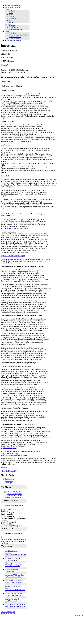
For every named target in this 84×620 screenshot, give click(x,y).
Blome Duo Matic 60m (12, 566)
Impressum (4, 613)
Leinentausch (13, 27)
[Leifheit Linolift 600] (12, 558)
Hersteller (8, 9)
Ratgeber (8, 24)
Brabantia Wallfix (10, 571)
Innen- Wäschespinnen (12, 7)
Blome (11, 13)
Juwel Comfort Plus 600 (13, 595)
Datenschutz (9, 481)
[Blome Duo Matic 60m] (13, 564)
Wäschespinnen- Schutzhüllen (18, 35)
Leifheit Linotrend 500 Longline (15, 555)
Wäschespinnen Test (15, 29)
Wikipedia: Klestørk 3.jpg (9, 471)
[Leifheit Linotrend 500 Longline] (16, 553)
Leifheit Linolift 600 (11, 560)
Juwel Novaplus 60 (11, 601)
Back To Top (79, 615)
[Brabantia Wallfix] (11, 569)
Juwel (11, 14)
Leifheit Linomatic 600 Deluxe (15, 590)
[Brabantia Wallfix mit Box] (14, 575)
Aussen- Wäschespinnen (13, 5)
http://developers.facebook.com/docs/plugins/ (15, 228)
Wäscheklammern (15, 37)
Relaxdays (12, 18)
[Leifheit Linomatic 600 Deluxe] (16, 588)
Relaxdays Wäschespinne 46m (15, 606)
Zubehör (7, 31)
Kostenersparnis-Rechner (13, 40)
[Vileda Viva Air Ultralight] (14, 580)
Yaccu (11, 22)
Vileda (11, 20)
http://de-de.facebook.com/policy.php (13, 256)
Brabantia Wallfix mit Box (13, 577)
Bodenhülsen (13, 33)
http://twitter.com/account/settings (11, 455)
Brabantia (12, 11)
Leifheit (11, 16)
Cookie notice (9, 479)
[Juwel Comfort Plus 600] (13, 593)
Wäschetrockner (14, 39)
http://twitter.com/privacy (9, 448)
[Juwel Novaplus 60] (12, 599)
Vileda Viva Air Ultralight (13, 582)
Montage (12, 26)
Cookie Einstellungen (8, 612)
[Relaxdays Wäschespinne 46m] (15, 604)
